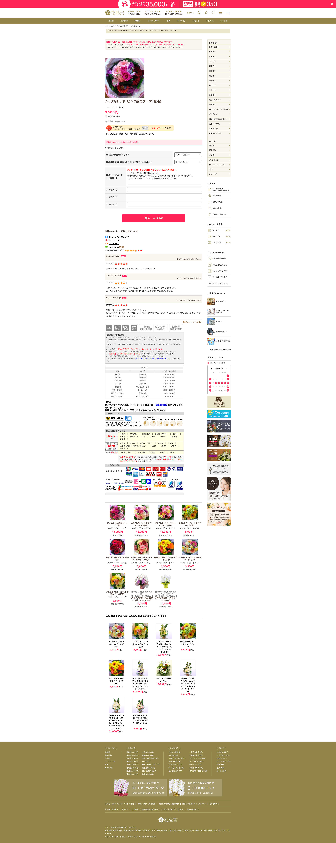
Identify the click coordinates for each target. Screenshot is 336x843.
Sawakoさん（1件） (113, 298)
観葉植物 (212, 150)
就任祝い (212, 61)
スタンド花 (213, 174)
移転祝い (212, 52)
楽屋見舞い (213, 114)
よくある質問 (221, 771)
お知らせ (125, 809)
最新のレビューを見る (192, 322)
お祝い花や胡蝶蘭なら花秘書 (117, 31)
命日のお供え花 (174, 762)
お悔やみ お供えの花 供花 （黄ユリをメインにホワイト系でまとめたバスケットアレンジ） (164, 647)
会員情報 (220, 768)
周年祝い (212, 85)
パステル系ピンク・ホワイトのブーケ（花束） (141, 524)
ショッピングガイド (111, 809)
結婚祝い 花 (143, 31)
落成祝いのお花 (132, 755)
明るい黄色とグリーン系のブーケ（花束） (190, 524)
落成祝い (212, 57)
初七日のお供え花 (175, 765)
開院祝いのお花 (132, 765)
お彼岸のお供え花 (196, 768)
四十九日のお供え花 (176, 768)
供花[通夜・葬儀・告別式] (198, 771)
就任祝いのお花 (132, 758)
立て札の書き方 (222, 752)
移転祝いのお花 (132, 752)
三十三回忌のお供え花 (197, 758)
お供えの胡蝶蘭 (174, 752)
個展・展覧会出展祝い (217, 119)
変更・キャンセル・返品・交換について (121, 231)
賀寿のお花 (213, 129)
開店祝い (212, 76)
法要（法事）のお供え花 (177, 758)
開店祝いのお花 (132, 768)
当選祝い (212, 105)
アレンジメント (214, 160)
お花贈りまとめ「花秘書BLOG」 (220, 349)
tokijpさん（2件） (113, 256)
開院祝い (212, 71)
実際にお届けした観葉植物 (169, 804)
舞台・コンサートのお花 (150, 765)
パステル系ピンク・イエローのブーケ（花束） (166, 524)
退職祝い (212, 95)
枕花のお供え (174, 755)
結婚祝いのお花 (148, 774)
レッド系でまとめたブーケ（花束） (117, 558)
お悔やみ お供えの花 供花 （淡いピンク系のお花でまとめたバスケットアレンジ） (140, 720)
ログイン (190, 13)
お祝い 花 (133, 31)
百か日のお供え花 (175, 771)
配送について (222, 758)
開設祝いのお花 (132, 771)
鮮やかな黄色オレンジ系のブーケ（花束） (165, 558)
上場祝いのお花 (148, 752)
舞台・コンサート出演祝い (219, 109)
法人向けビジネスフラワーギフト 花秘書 (119, 804)
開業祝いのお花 (132, 762)
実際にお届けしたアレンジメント (194, 804)
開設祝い (212, 81)
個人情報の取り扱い (149, 809)
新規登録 (220, 765)
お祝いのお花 (214, 47)
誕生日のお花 (214, 124)
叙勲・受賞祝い (215, 100)
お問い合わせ (192, 809)
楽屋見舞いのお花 (148, 768)
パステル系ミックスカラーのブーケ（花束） (190, 558)
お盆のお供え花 (195, 765)
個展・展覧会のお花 (149, 771)
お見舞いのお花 (215, 133)
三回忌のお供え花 (196, 755)
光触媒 (211, 155)
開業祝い (212, 66)
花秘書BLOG (214, 804)
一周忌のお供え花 (196, 752)
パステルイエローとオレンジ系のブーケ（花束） (117, 593)
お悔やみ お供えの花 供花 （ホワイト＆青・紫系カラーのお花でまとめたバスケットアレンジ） (140, 683)
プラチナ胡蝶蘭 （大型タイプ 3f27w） (166, 596)
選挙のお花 (146, 762)
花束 (211, 169)
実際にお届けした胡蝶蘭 (146, 804)
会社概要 (135, 809)
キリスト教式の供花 (196, 762)
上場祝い (212, 90)
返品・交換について (224, 762)
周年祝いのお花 (132, 774)
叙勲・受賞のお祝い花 (150, 758)
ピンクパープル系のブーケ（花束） (117, 524)
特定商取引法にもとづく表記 (172, 809)
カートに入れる (155, 218)
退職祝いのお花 (148, 755)
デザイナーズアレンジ (217, 165)
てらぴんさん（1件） (113, 275)
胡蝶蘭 (211, 145)
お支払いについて (223, 755)
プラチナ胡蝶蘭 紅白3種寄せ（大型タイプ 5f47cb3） (141, 596)
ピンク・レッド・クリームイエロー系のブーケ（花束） (142, 558)
